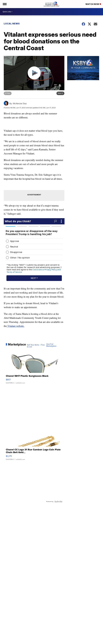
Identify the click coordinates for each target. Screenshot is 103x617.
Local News (12, 23)
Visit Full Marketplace (51, 345)
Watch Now (92, 4)
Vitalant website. (15, 326)
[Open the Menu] (4, 4)
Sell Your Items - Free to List (36, 346)
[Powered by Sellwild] (58, 502)
